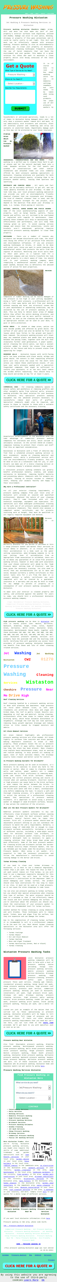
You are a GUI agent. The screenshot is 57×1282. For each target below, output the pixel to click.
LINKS (31, 13)
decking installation (29, 1187)
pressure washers (45, 842)
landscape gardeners (42, 1172)
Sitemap (5, 1255)
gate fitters (25, 1181)
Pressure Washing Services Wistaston (22, 1070)
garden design (22, 1159)
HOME (26, 13)
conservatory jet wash (14, 993)
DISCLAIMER (50, 13)
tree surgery (23, 1174)
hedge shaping (10, 1183)
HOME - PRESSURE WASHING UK (28, 1244)
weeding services (36, 1168)
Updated (38, 1255)
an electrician (46, 1165)
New (30, 1255)
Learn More (31, 1280)
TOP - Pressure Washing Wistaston (18, 1226)
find (11, 1044)
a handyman (48, 1189)
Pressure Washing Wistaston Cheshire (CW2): (25, 29)
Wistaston (45, 621)
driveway (37, 190)
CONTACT (43, 13)
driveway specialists (44, 1176)
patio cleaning (43, 1185)
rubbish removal (11, 1165)
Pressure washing (19, 44)
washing (7, 220)
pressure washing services (40, 969)
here (42, 1066)
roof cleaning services (19, 1189)
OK (43, 1280)
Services (47, 1255)
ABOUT (37, 13)
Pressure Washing (19, 1255)
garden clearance (22, 1170)
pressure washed (27, 365)
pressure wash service (30, 988)
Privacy (51, 1260)
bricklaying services (34, 1178)
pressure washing (37, 310)
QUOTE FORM (48, 1023)
